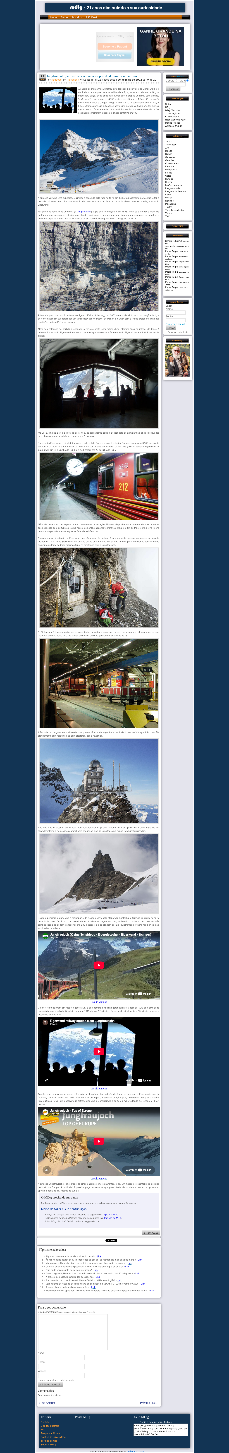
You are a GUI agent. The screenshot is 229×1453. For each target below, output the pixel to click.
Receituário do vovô (175, 119)
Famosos (169, 166)
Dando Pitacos (172, 122)
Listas (168, 194)
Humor (168, 182)
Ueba (168, 104)
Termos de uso (49, 1440)
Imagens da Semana (175, 191)
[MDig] (76, 7)
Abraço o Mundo (173, 126)
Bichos (168, 154)
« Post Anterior (46, 1402)
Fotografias (171, 169)
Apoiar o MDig (111, 1214)
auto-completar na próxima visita (57, 1380)
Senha (169, 316)
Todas (168, 141)
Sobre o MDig (48, 1444)
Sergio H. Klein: (173, 241)
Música (168, 197)
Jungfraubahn (84, 211)
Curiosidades (172, 163)
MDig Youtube (172, 110)
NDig (167, 107)
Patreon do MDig (112, 1218)
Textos (168, 207)
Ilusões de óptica (174, 185)
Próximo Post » (148, 1402)
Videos (168, 213)
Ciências (169, 160)
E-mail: (41, 1362)
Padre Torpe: (172, 251)
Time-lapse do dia (174, 210)
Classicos (170, 157)
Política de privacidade (53, 1437)
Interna (180, 77)
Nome (41, 1353)
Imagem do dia (173, 188)
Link (99, 1256)
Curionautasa (172, 116)
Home (53, 17)
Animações (170, 144)
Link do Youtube (99, 1002)
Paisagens (73, 79)
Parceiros (77, 17)
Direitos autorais (50, 1425)
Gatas (168, 175)
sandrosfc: (170, 246)
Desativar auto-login (178, 332)
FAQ (43, 1429)
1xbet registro (172, 113)
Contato (45, 1422)
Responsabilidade (50, 1433)
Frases (64, 17)
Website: (42, 1371)
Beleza (168, 150)
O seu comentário (66, 1312)
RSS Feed (91, 17)
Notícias (169, 200)
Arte (167, 147)
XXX (167, 216)
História (169, 179)
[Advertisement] (69, 46)
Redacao (56, 79)
